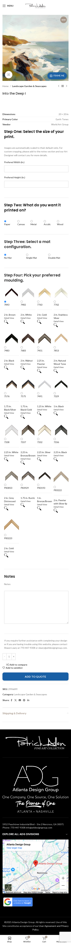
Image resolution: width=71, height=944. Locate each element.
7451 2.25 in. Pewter (41, 357)
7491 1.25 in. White (44, 401)
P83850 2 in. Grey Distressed (10, 494)
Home (5, 86)
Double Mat (54, 257)
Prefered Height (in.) (14, 177)
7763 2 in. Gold (42, 309)
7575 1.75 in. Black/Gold (26, 403)
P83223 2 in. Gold (9, 543)
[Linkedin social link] (28, 700)
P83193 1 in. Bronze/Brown (44, 494)
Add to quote (35, 676)
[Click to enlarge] (8, 74)
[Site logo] (35, 5)
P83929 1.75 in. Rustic (28, 492)
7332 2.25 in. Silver (44, 447)
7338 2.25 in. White (11, 447)
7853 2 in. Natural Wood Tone (60, 357)
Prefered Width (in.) (14, 162)
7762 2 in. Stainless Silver (61, 311)
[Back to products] (63, 86)
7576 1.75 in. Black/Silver (10, 403)
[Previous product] (59, 86)
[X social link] (15, 700)
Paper (7, 224)
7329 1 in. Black (59, 401)
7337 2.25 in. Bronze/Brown (28, 449)
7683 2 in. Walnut (27, 355)
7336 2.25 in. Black (60, 447)
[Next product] (67, 86)
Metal (33, 224)
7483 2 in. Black (9, 355)
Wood (60, 224)
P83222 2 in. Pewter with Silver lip (60, 497)
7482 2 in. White (26, 309)
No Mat (8, 257)
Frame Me (58, 75)
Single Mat (31, 257)
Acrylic (47, 224)
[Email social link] (20, 700)
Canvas (21, 224)
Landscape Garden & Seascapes (29, 86)
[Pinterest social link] (24, 700)
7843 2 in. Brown (10, 309)
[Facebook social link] (11, 700)
